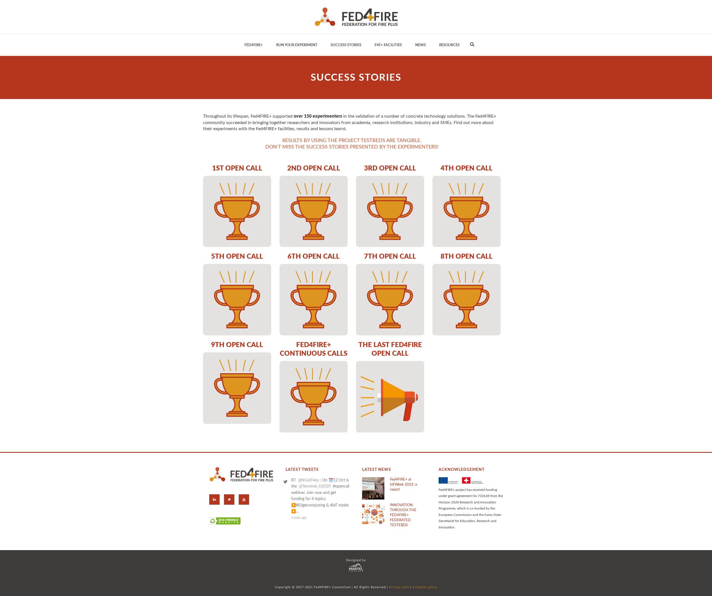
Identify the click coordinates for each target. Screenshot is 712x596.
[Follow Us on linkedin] (214, 499)
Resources (449, 45)
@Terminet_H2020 (315, 486)
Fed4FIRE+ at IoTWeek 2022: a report (403, 484)
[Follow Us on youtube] (244, 499)
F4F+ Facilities (388, 45)
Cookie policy (426, 587)
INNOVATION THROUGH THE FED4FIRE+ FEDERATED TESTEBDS (403, 515)
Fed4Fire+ (253, 45)
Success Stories (346, 45)
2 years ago (298, 517)
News (420, 45)
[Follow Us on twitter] (229, 499)
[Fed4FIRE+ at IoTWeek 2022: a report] (373, 488)
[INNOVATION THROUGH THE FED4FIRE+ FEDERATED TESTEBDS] (373, 514)
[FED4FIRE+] (356, 16)
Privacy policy (400, 587)
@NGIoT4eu (308, 480)
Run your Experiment (296, 45)
